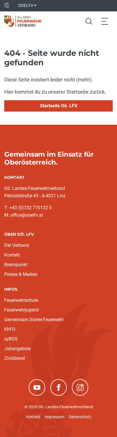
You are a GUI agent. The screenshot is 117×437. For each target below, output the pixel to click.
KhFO (9, 329)
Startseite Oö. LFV (58, 105)
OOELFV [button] (25, 5)
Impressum (54, 417)
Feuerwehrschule (21, 300)
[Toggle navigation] (105, 21)
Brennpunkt (15, 264)
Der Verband (16, 245)
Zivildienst (14, 358)
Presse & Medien (20, 274)
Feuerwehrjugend (21, 310)
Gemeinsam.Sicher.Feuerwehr (34, 319)
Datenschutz (80, 417)
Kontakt (12, 255)
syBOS (11, 339)
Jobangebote (17, 348)
